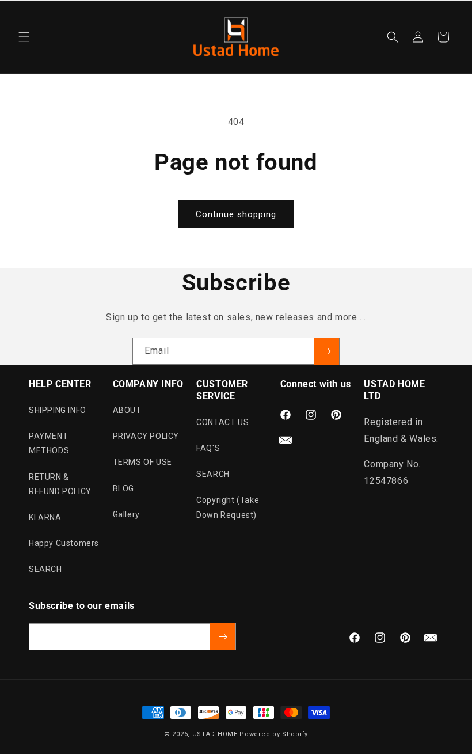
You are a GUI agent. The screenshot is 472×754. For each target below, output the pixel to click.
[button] (24, 37)
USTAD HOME (215, 734)
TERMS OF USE (142, 462)
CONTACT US (222, 422)
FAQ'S (208, 448)
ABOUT (127, 410)
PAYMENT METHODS (49, 443)
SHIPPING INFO (57, 410)
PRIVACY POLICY (146, 436)
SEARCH (45, 569)
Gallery (126, 514)
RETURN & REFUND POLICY (60, 484)
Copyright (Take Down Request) (227, 507)
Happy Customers (64, 543)
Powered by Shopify (273, 734)
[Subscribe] (326, 351)
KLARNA (45, 517)
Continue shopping (236, 214)
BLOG (123, 488)
